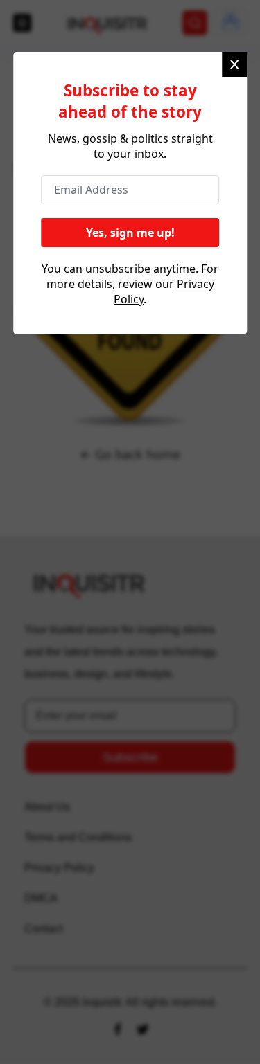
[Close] (234, 64)
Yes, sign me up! (130, 241)
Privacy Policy (129, 313)
